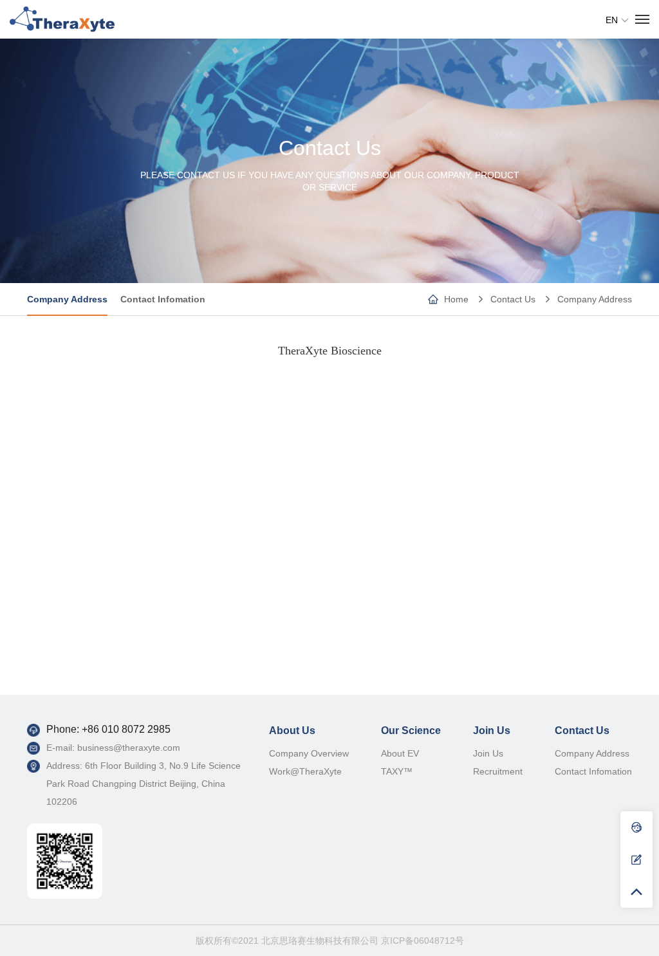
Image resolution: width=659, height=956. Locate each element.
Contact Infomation (162, 299)
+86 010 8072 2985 (126, 729)
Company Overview (309, 753)
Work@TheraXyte (305, 771)
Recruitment (498, 771)
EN (612, 20)
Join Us (491, 730)
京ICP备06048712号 (422, 940)
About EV (400, 753)
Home (456, 299)
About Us (292, 730)
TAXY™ (397, 771)
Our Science (411, 730)
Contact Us (512, 299)
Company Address (594, 299)
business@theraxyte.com (128, 747)
